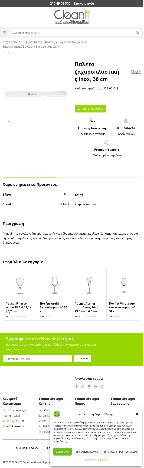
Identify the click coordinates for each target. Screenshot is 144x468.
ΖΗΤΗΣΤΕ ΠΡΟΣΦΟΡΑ (90, 108)
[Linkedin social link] (95, 386)
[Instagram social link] (83, 386)
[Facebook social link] (76, 386)
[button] (137, 414)
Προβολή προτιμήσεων (120, 451)
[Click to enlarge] (9, 121)
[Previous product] (5, 53)
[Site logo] (72, 17)
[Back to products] (9, 53)
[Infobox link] (60, 3)
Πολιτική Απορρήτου (96, 459)
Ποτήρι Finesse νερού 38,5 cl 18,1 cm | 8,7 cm (19, 307)
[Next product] (13, 53)
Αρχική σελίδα (12, 42)
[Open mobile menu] (4, 32)
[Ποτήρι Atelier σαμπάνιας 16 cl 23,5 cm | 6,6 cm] (89, 285)
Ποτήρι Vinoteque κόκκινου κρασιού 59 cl (122, 307)
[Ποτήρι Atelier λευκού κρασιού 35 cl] (54, 285)
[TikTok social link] (101, 386)
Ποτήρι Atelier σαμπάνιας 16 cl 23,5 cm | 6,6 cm (86, 307)
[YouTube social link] (89, 386)
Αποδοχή (62, 451)
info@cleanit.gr (15, 426)
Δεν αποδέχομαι (87, 451)
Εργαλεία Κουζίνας (71, 42)
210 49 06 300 (15, 421)
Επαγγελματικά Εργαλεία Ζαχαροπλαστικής (31, 47)
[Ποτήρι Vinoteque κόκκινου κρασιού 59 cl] (123, 285)
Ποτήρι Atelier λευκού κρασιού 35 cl (53, 307)
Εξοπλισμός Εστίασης (40, 42)
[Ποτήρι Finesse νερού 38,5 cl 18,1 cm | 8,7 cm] (20, 285)
